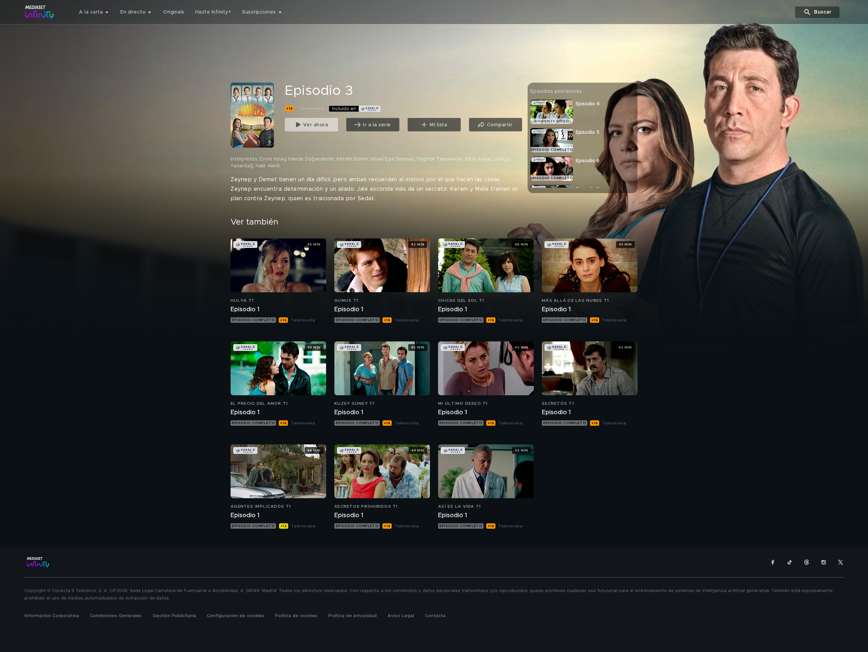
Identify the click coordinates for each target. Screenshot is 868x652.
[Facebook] (773, 562)
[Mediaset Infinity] (39, 12)
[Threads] (807, 562)
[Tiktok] (790, 562)
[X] (840, 562)
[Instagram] (824, 562)
